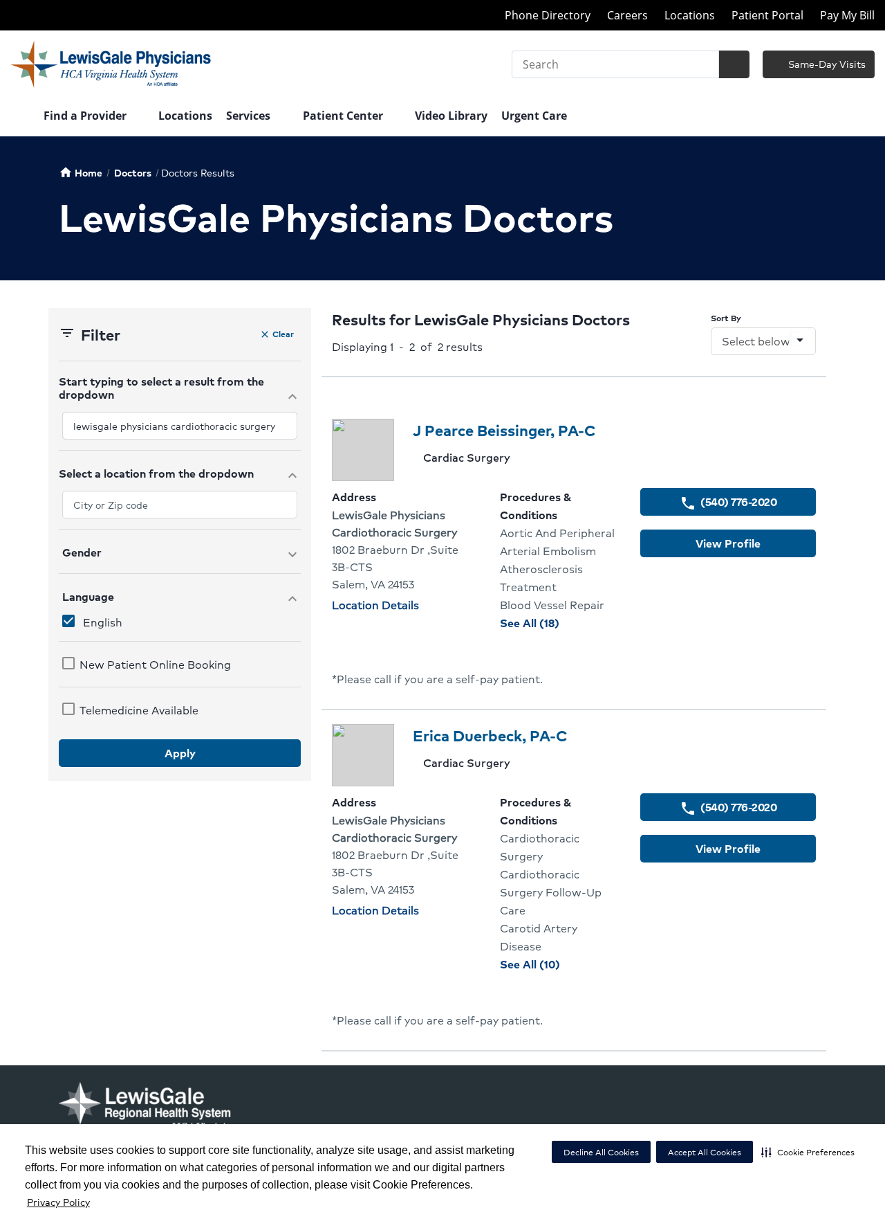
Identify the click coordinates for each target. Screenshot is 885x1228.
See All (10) (560, 964)
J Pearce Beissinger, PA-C (504, 430)
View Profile (728, 543)
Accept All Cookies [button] (704, 1152)
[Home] (20, 117)
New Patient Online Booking (155, 664)
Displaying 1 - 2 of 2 (407, 346)
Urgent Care (534, 115)
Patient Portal (767, 15)
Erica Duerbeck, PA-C (490, 735)
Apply (180, 752)
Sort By (726, 318)
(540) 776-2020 (728, 502)
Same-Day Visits (825, 63)
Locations (689, 15)
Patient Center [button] (344, 115)
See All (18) (559, 622)
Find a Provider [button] (86, 115)
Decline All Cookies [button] (601, 1152)
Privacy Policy (58, 1201)
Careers (627, 15)
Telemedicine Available (139, 710)
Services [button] (249, 115)
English (102, 622)
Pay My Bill (847, 15)
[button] (807, 1152)
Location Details (375, 604)
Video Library (451, 115)
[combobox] (179, 426)
